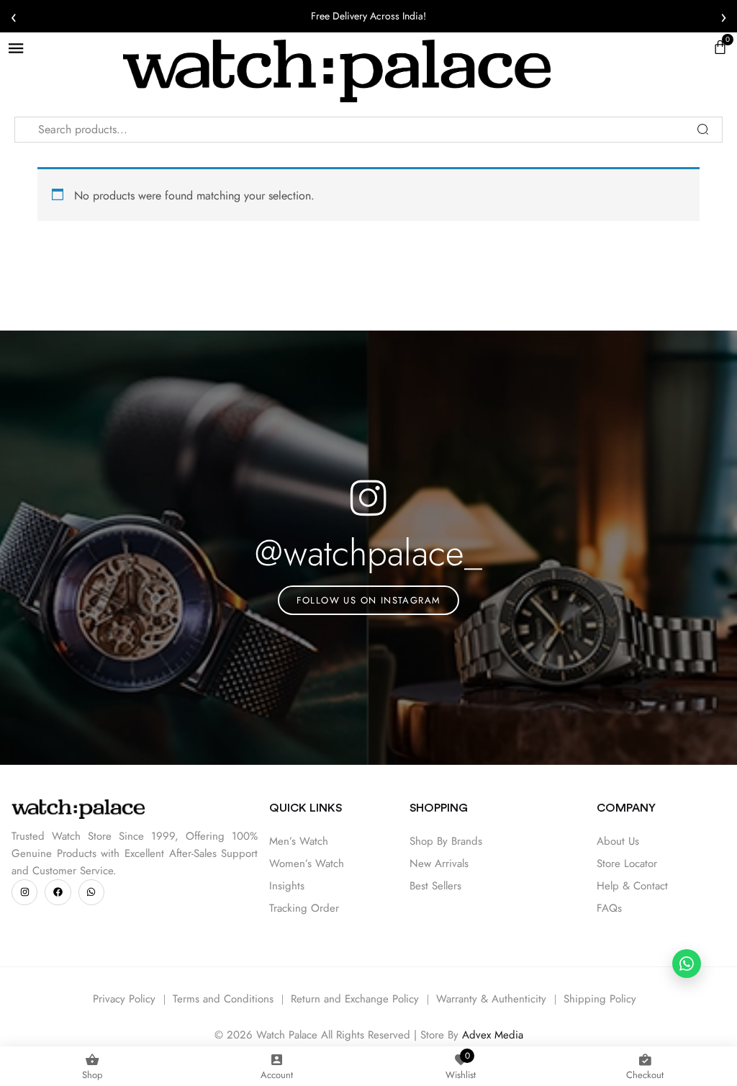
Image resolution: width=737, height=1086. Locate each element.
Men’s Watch (298, 841)
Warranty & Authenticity (491, 999)
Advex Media (492, 1035)
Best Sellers (435, 886)
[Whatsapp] (91, 892)
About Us (618, 841)
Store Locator (627, 863)
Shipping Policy (600, 999)
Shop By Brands (446, 841)
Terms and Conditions (223, 999)
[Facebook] (58, 892)
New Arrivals (439, 863)
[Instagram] (24, 892)
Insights (286, 886)
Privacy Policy (124, 999)
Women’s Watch (306, 863)
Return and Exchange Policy (355, 999)
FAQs (609, 908)
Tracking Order (304, 908)
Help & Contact (632, 886)
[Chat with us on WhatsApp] (686, 963)
